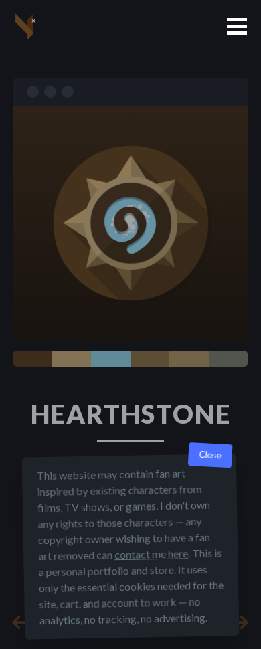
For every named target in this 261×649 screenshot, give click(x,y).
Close (210, 455)
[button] (237, 26)
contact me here (151, 554)
